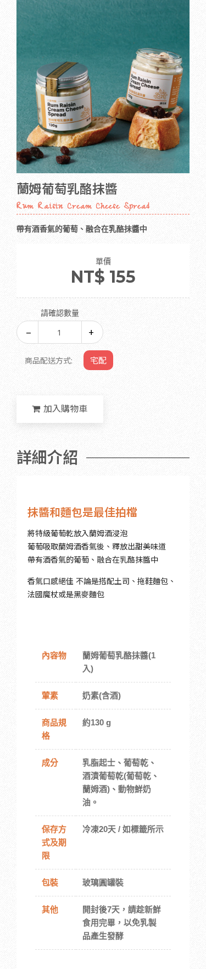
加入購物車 (65, 409)
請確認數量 (60, 313)
